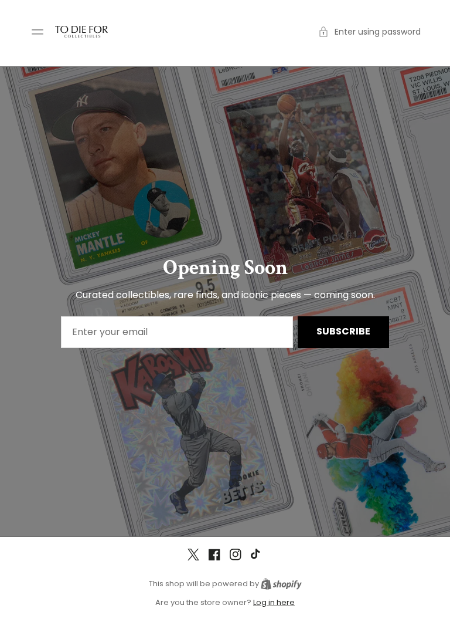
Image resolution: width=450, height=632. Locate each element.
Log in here (274, 602)
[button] (369, 32)
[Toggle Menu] (37, 31)
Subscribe (343, 331)
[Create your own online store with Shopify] (281, 583)
